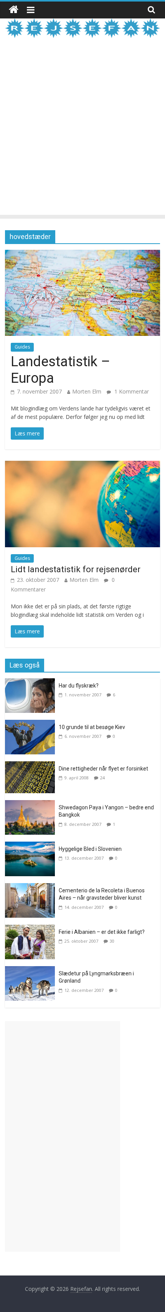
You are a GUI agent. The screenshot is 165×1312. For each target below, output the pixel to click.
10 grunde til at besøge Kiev (92, 727)
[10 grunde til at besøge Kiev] (32, 724)
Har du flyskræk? (79, 686)
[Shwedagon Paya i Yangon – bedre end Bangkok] (32, 804)
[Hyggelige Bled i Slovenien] (32, 846)
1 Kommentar (131, 391)
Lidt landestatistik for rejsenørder (75, 569)
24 (102, 778)
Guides (22, 347)
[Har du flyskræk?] (32, 683)
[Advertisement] (82, 132)
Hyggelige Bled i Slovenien (90, 849)
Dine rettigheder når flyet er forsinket (103, 769)
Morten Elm (86, 391)
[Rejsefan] (13, 10)
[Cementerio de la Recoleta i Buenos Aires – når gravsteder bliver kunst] (32, 888)
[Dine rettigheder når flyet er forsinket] (32, 766)
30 (112, 941)
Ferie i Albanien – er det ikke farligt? (102, 932)
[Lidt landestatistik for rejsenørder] (82, 465)
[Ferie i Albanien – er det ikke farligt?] (32, 929)
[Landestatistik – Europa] (82, 254)
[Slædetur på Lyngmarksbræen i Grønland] (32, 971)
